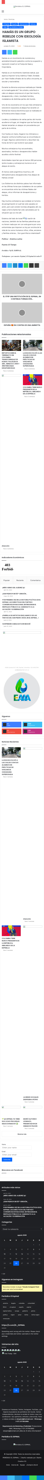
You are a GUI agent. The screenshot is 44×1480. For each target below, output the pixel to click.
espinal (29, 1307)
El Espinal (6, 24)
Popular (6, 580)
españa (21, 1307)
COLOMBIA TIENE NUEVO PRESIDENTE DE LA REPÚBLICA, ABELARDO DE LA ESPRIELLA (32, 390)
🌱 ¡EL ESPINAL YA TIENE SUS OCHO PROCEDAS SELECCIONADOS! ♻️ (11, 1121)
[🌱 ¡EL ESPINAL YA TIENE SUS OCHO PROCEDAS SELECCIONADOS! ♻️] (11, 1111)
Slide (5, 27)
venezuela (6, 1318)
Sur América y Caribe (16, 27)
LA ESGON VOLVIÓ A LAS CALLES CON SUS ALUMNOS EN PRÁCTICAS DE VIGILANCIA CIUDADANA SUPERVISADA (32, 359)
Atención (5, 546)
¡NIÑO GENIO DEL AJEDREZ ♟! (13, 587)
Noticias (11, 19)
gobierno (25, 1311)
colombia (21, 1303)
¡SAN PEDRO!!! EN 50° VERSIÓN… (14, 594)
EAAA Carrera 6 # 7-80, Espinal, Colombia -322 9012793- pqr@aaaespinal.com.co (22, 669)
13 (22, 1254)
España (14, 24)
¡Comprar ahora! (32, 1465)
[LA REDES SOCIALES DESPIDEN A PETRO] (32, 1010)
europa (17, 1311)
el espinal (13, 1307)
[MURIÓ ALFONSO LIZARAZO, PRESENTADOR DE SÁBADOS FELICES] (32, 1111)
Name (4, 1144)
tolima (26, 1315)
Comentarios (35, 580)
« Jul (3, 1274)
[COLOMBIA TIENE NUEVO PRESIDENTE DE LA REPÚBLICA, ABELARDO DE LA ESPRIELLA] (32, 379)
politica (5, 1315)
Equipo (22, 1465)
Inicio (5, 19)
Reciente (20, 580)
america (5, 1303)
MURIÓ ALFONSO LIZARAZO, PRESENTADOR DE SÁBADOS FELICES (30, 1122)
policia (33, 1311)
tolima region (35, 1315)
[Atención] (11, 459)
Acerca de (15, 1465)
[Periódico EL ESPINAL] (22, 6)
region (13, 1315)
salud (19, 1315)
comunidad (31, 1303)
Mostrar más (22, 1134)
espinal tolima (7, 1311)
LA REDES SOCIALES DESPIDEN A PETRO (30, 1098)
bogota (13, 1303)
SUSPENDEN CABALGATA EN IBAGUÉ (16, 624)
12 (16, 1254)
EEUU (5, 1307)
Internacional (24, 24)
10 (4, 1254)
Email (3, 1151)
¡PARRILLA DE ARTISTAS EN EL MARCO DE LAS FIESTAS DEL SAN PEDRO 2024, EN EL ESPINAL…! (20, 616)
